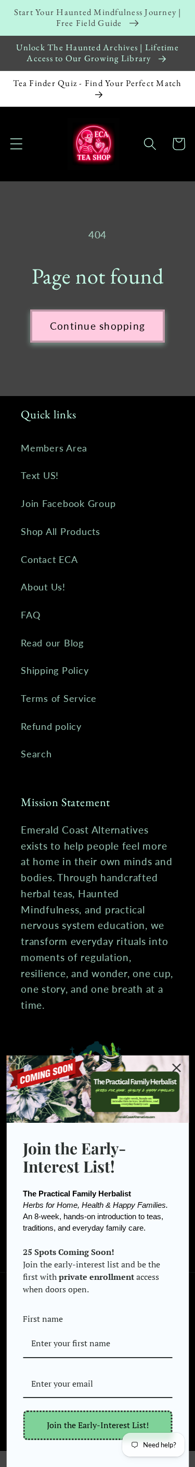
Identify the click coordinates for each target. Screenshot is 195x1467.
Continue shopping (97, 326)
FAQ (30, 615)
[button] (16, 144)
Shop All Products (60, 531)
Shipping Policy (54, 670)
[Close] (176, 1067)
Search (36, 754)
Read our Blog (52, 643)
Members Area (54, 448)
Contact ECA (49, 559)
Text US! (40, 475)
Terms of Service (59, 698)
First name (43, 1318)
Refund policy (51, 726)
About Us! (43, 587)
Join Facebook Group (68, 503)
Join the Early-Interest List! (98, 1425)
